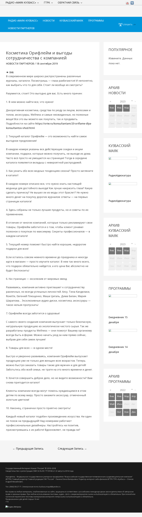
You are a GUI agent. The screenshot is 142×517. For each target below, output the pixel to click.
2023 (122, 101)
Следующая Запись (72, 448)
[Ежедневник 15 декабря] (123, 304)
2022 (122, 390)
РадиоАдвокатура (120, 175)
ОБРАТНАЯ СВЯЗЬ (68, 2)
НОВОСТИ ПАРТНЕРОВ (21, 28)
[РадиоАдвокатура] (123, 164)
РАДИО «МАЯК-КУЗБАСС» (21, 2)
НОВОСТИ (48, 20)
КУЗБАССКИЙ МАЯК (71, 20)
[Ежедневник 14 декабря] (123, 336)
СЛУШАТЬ (127, 24)
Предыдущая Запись (28, 448)
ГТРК (47, 2)
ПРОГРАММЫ (96, 20)
